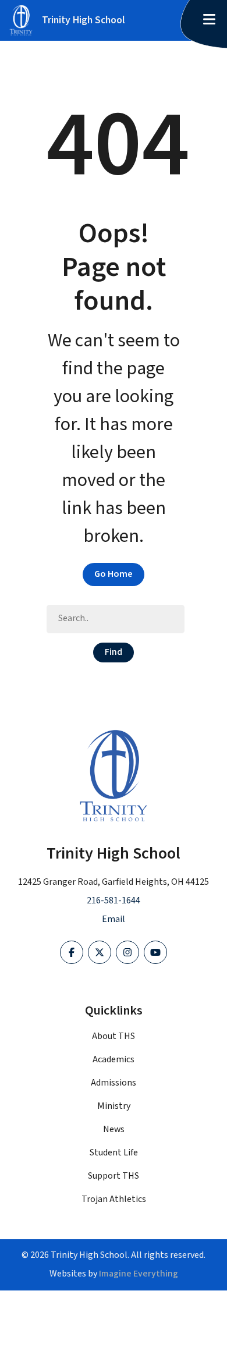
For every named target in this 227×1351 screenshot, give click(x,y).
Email (113, 919)
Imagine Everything (138, 1274)
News (114, 1129)
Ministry (113, 1106)
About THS (113, 1036)
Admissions (113, 1083)
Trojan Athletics (113, 1199)
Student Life (114, 1153)
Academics (113, 1060)
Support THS (113, 1176)
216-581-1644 (113, 901)
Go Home (113, 574)
